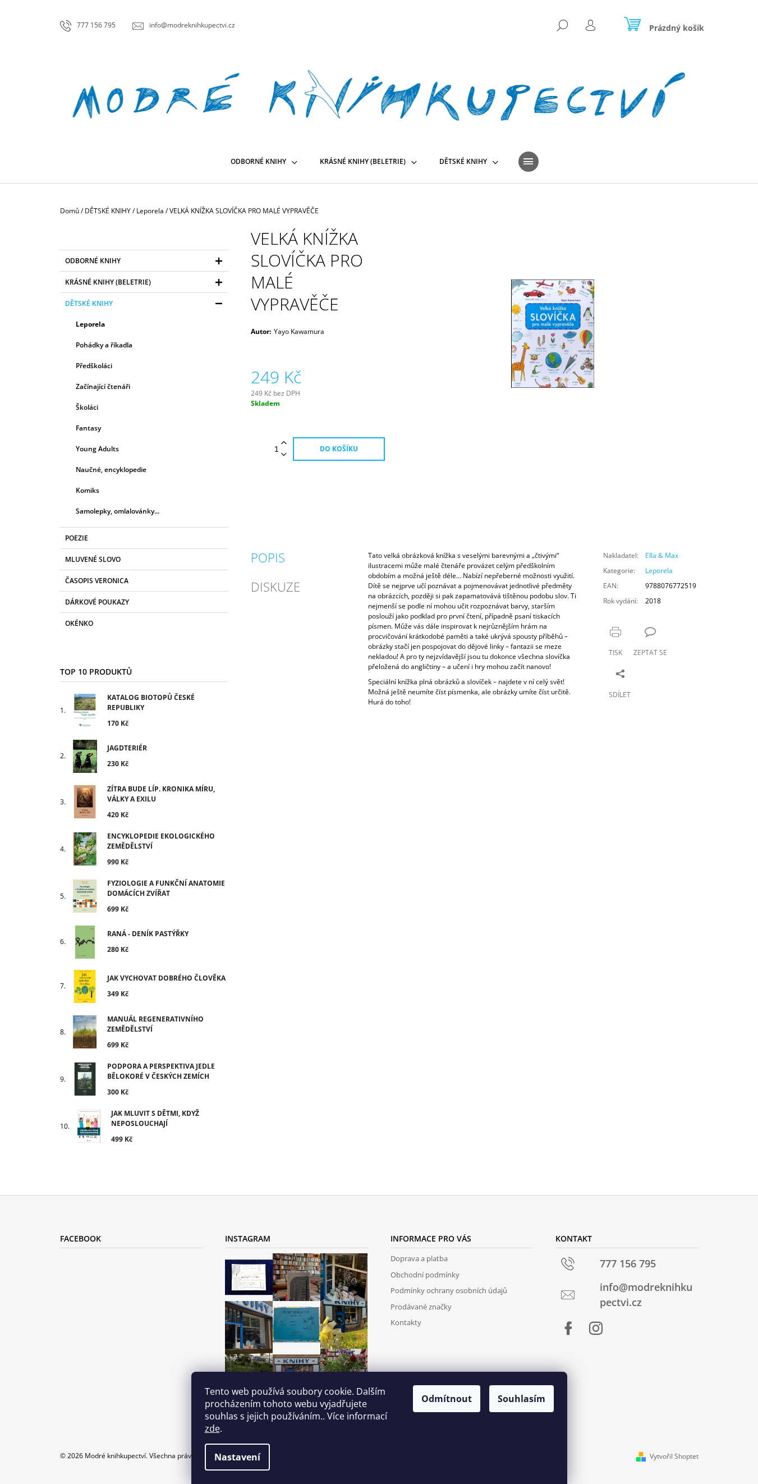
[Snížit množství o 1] (284, 455)
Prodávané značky (421, 1307)
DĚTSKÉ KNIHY (89, 303)
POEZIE (76, 538)
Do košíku (339, 449)
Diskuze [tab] (275, 586)
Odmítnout (446, 1399)
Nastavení (237, 1457)
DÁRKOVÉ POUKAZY (97, 602)
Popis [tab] (268, 557)
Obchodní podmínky (425, 1275)
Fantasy (88, 428)
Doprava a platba (419, 1258)
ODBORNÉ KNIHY (93, 260)
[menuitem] (264, 162)
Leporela (90, 324)
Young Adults (97, 449)
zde (212, 1428)
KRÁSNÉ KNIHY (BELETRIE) (108, 282)
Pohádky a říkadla (104, 345)
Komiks (87, 490)
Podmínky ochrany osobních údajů (449, 1290)
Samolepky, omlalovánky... (117, 511)
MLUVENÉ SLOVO (93, 559)
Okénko (79, 623)
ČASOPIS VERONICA (96, 580)
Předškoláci (94, 365)
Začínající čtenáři (103, 386)
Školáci (87, 407)
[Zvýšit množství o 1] (284, 443)
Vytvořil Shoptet (674, 1456)
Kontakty (406, 1322)
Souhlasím (521, 1399)
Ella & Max (661, 555)
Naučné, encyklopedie (111, 469)
